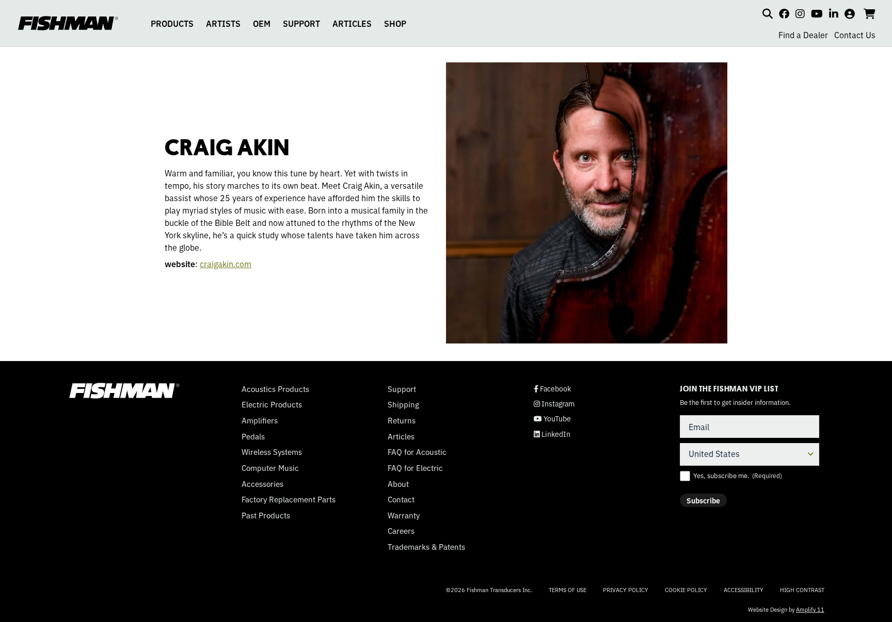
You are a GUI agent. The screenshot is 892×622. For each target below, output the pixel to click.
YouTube (552, 418)
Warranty (404, 515)
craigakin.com (225, 263)
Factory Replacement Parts (289, 499)
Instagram (554, 403)
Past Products (266, 515)
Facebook (552, 389)
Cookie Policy (686, 589)
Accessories (262, 484)
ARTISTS (223, 23)
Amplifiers (260, 420)
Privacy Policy (625, 589)
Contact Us (854, 34)
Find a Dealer (803, 34)
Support (402, 389)
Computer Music (270, 468)
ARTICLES (352, 23)
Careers (401, 531)
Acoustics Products (275, 389)
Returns (402, 420)
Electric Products (272, 404)
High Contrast (802, 589)
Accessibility (743, 589)
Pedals (253, 436)
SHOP (395, 23)
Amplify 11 (810, 609)
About (398, 484)
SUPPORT (301, 23)
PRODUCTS (172, 23)
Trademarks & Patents (426, 547)
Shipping (403, 404)
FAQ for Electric (415, 468)
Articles (401, 436)
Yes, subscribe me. (737, 475)
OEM (261, 23)
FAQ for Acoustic (417, 452)
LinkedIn (552, 434)
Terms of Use (567, 589)
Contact (401, 499)
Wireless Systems (272, 452)
